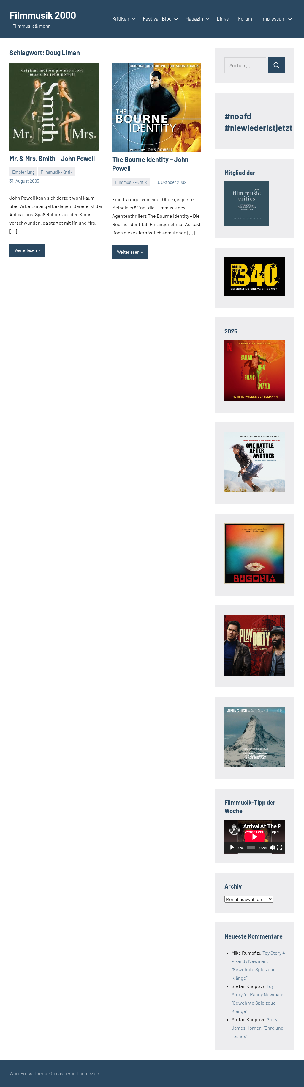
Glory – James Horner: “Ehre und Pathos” (258, 1027)
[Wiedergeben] (232, 848)
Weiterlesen (25, 250)
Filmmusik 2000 (43, 15)
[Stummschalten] (272, 848)
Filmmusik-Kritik (57, 172)
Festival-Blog (157, 18)
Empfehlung (23, 172)
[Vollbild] (279, 848)
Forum (245, 18)
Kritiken (120, 18)
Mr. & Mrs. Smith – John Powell (52, 158)
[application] (254, 837)
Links (223, 18)
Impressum (274, 18)
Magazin (194, 18)
